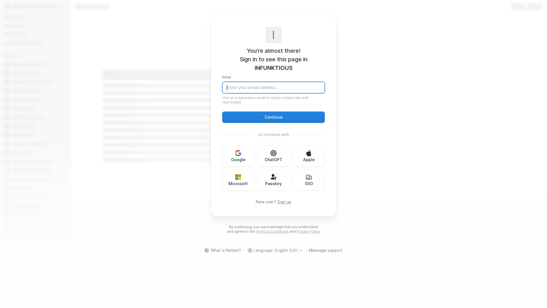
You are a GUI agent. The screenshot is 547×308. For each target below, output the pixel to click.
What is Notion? (226, 250)
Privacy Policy (308, 231)
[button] (273, 117)
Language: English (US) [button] (276, 250)
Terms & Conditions (272, 231)
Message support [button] (325, 250)
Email (226, 77)
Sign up (284, 201)
